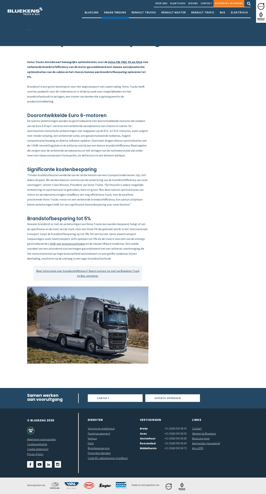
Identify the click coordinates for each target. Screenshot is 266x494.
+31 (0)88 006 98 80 (175, 438)
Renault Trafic (202, 12)
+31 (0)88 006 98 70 (175, 448)
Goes (143, 433)
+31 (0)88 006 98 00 (175, 428)
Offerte (168, 398)
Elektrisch (239, 12)
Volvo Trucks (115, 12)
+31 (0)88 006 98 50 (175, 433)
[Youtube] (39, 464)
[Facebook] (30, 464)
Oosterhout (147, 438)
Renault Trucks (144, 12)
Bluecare (92, 12)
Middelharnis (148, 448)
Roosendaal (148, 443)
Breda (144, 428)
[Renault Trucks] (261, 16)
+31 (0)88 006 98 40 (175, 443)
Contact (206, 3)
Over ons (161, 3)
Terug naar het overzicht (48, 29)
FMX (123, 62)
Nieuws (193, 3)
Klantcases (177, 3)
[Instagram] (58, 464)
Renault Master (173, 12)
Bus (222, 12)
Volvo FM (114, 62)
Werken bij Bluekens (229, 3)
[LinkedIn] (48, 464)
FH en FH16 (135, 62)
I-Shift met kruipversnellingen (66, 243)
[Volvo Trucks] (261, 6)
